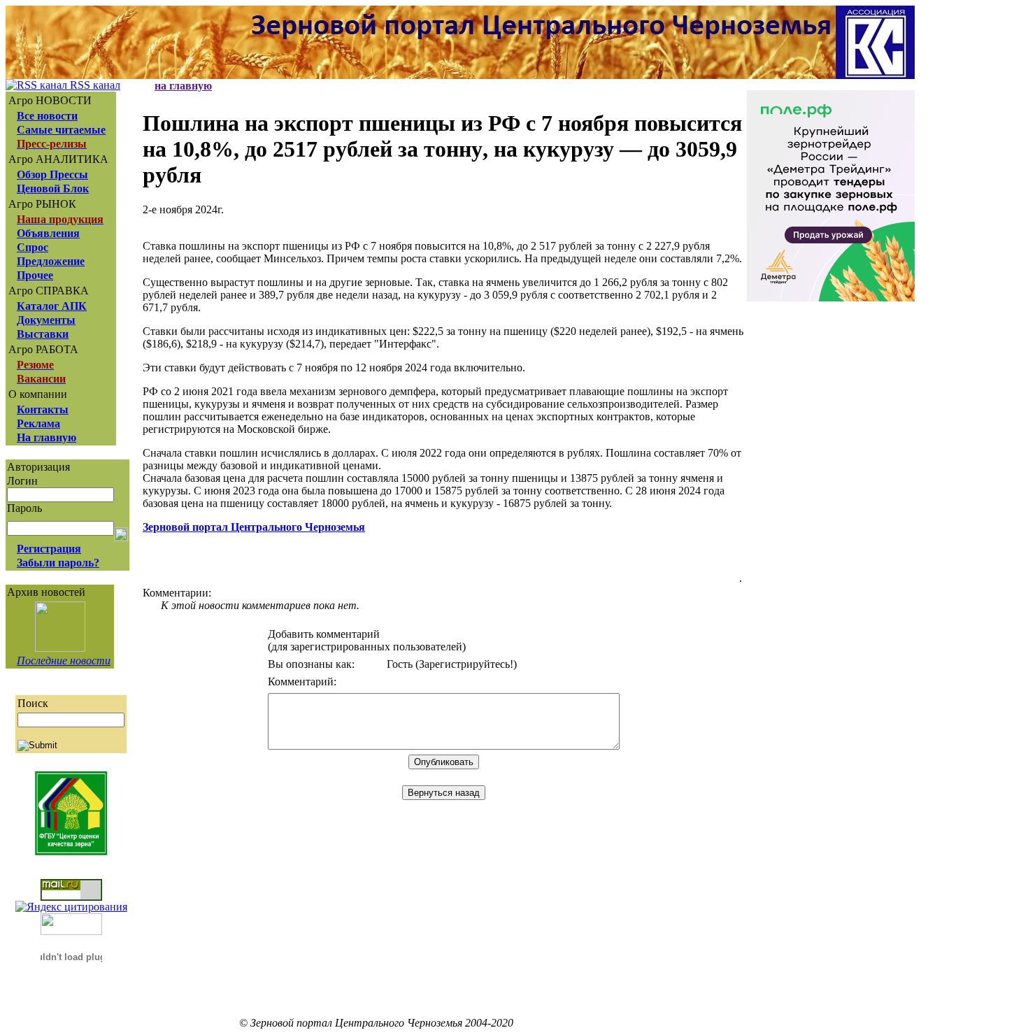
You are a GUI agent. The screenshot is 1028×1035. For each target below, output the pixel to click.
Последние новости (63, 660)
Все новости (47, 116)
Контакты (43, 409)
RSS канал (93, 85)
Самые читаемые (61, 130)
